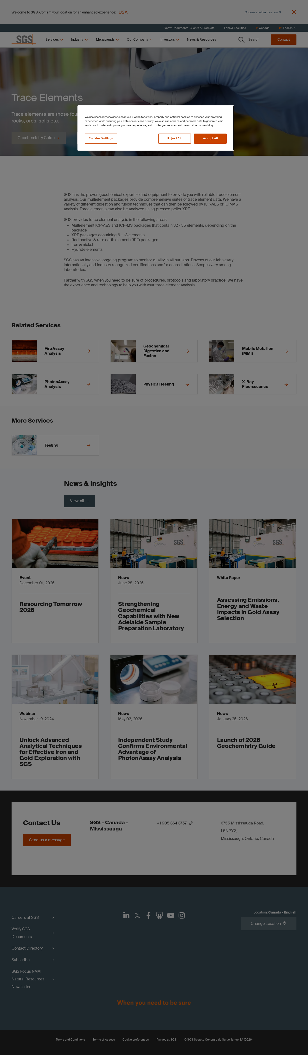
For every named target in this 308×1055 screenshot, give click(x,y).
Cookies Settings (101, 138)
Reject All (174, 138)
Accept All (210, 138)
